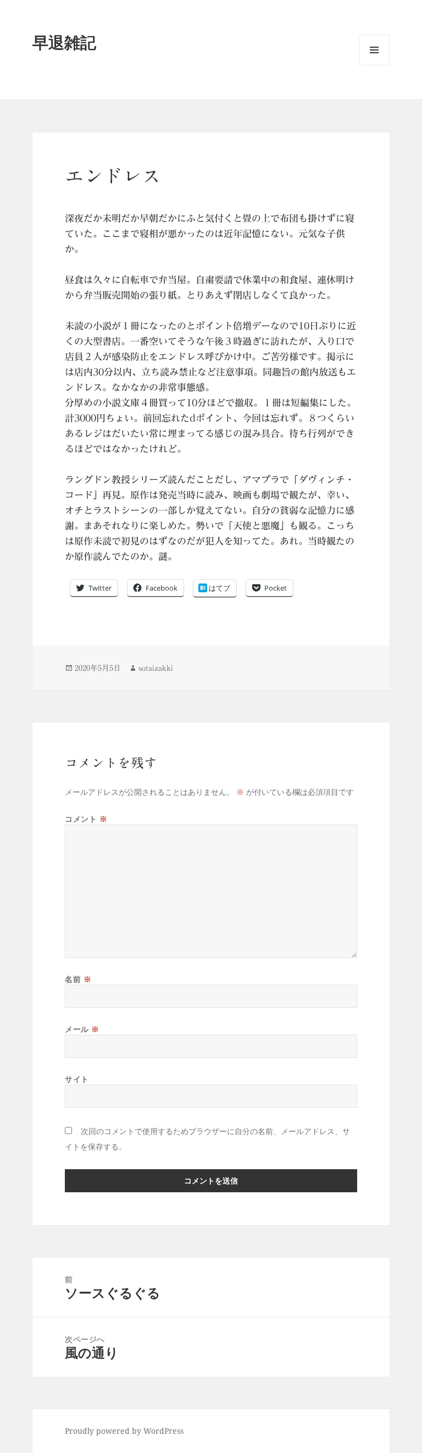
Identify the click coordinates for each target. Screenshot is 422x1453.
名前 (78, 979)
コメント (86, 819)
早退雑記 (64, 42)
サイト (77, 1079)
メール (82, 1029)
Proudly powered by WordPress (124, 1431)
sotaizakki (155, 668)
